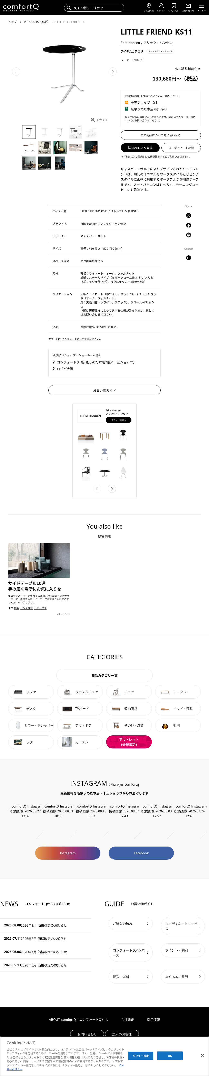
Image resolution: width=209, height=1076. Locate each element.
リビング (138, 59)
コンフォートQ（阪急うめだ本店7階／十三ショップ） (96, 362)
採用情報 (153, 1019)
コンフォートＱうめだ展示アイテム (81, 339)
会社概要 (127, 1019)
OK (170, 1056)
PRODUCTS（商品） (37, 22)
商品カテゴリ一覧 (104, 675)
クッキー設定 (141, 1056)
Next (113, 71)
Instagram (68, 853)
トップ (13, 22)
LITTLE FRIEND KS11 (70, 22)
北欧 (58, 339)
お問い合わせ (87, 1034)
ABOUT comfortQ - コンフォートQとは (78, 1019)
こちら (174, 95)
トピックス (40, 608)
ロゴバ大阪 (65, 368)
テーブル (160, 51)
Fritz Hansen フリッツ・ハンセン (147, 42)
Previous (16, 71)
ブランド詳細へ (118, 420)
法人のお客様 (122, 1034)
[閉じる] (202, 1055)
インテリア (26, 608)
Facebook (141, 853)
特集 (16, 608)
